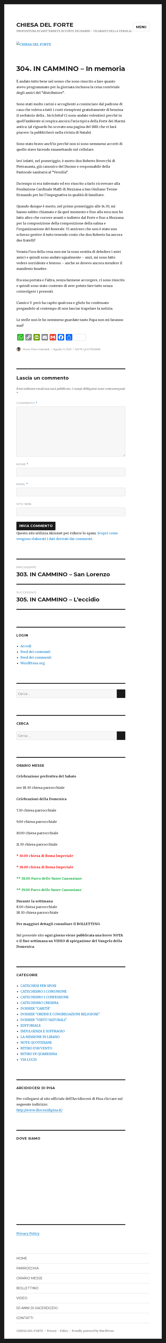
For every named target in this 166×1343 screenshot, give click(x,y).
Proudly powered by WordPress (93, 1331)
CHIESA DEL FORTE (44, 24)
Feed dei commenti (35, 657)
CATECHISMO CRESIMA (39, 1003)
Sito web (23, 504)
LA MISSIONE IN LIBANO (40, 1037)
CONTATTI (24, 1318)
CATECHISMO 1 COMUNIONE (43, 991)
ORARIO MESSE (29, 1278)
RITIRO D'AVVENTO (36, 1048)
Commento (26, 403)
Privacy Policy (27, 1233)
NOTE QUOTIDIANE (87, 349)
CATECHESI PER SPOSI (38, 986)
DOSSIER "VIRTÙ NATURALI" (43, 1020)
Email (22, 484)
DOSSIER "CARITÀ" (35, 1008)
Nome (22, 464)
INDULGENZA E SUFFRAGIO (42, 1031)
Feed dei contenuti (35, 652)
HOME (21, 1258)
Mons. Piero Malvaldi (36, 349)
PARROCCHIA (27, 1268)
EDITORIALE (30, 1025)
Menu (141, 27)
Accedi (25, 646)
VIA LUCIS (28, 1059)
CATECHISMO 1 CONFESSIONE (44, 997)
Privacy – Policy (57, 1331)
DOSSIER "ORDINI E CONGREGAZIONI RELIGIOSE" (60, 1014)
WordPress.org (32, 663)
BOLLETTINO (27, 1288)
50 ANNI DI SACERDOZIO (37, 1308)
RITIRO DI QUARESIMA (38, 1054)
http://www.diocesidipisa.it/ (39, 1110)
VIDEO (21, 1298)
